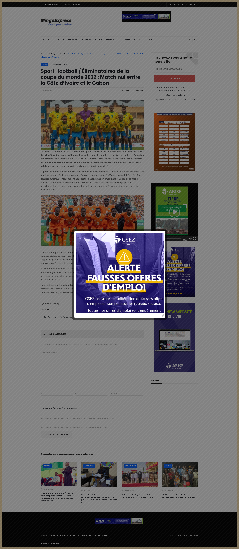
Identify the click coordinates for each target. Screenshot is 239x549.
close (162, 315)
